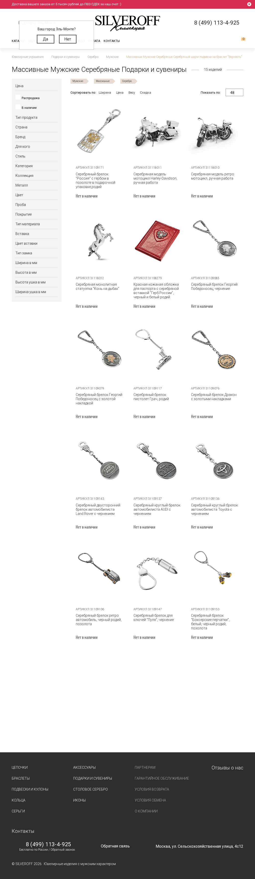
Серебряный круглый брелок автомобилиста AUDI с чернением (156, 509)
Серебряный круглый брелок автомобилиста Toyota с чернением (214, 509)
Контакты (112, 41)
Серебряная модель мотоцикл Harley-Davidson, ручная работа (155, 178)
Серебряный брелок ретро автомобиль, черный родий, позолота (99, 619)
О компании (146, 811)
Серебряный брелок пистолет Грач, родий (151, 397)
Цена (120, 92)
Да (45, 39)
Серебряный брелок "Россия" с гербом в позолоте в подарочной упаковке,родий (95, 180)
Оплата (94, 41)
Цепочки (20, 767)
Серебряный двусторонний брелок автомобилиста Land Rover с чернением (98, 509)
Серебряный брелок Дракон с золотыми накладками (214, 397)
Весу (131, 92)
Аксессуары (84, 767)
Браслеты (21, 778)
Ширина (105, 92)
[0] (239, 41)
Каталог (18, 41)
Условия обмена (150, 800)
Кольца (18, 800)
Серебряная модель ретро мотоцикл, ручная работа (212, 176)
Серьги (18, 811)
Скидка (145, 92)
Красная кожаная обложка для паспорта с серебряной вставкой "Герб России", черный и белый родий (156, 290)
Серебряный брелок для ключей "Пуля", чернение (153, 617)
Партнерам (145, 767)
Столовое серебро (90, 789)
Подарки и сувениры (92, 778)
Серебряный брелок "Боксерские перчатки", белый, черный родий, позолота (210, 621)
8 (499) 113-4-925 (48, 844)
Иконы (79, 800)
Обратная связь (115, 846)
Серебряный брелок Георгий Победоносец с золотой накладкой (99, 399)
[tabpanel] (99, 131)
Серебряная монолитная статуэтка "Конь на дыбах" (97, 286)
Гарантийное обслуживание (162, 778)
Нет (67, 39)
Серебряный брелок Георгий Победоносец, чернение (214, 286)
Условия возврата (152, 789)
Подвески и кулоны (30, 789)
